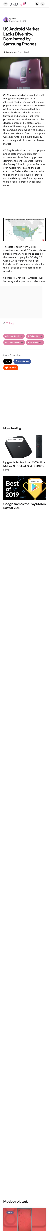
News (10, 1213)
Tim (14, 18)
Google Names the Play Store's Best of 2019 (24, 506)
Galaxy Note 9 (15, 336)
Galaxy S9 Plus (15, 342)
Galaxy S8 (36, 336)
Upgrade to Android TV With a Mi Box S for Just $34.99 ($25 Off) (24, 466)
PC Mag (9, 323)
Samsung (36, 342)
